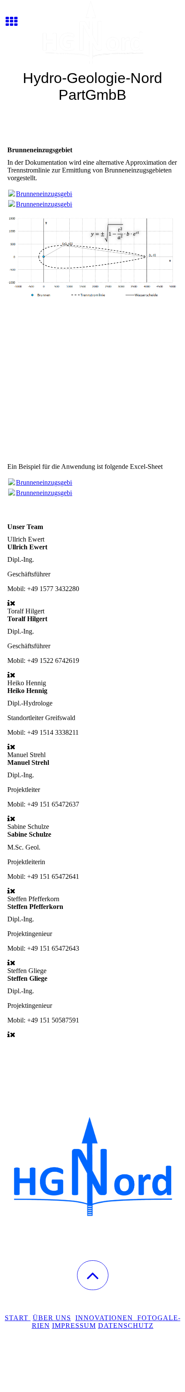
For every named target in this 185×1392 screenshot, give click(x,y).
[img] (92, 32)
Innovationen (106, 1317)
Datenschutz (126, 1325)
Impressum (74, 1325)
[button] (92, 1275)
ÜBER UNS (52, 1317)
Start (18, 1317)
